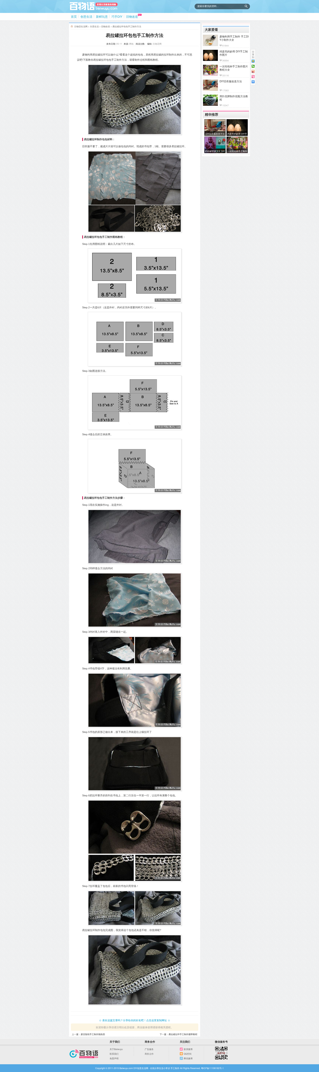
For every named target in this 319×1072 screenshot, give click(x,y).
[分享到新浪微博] (253, 71)
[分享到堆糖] (253, 76)
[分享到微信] (253, 66)
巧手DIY (117, 16)
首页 (74, 16)
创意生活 (86, 16)
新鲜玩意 (102, 16)
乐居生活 (94, 26)
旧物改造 (132, 16)
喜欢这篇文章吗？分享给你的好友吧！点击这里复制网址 (134, 1020)
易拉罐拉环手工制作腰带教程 (183, 1034)
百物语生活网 (81, 26)
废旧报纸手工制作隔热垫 (93, 1034)
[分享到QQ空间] (253, 61)
